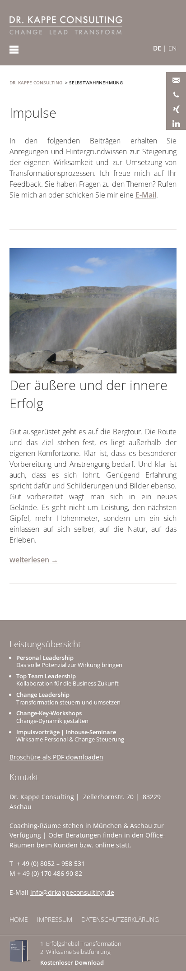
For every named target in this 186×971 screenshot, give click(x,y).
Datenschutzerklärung (120, 919)
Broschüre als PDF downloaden (56, 757)
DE (157, 48)
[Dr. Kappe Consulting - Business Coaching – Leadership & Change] (65, 25)
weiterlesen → (33, 560)
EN (172, 48)
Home (18, 919)
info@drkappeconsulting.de (72, 892)
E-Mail (145, 195)
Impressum (54, 919)
